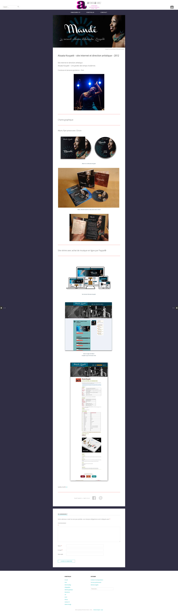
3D (65, 594)
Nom (60, 546)
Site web (60, 554)
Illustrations (67, 592)
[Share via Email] (101, 498)
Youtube (172, 7)
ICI (67, 487)
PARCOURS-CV (75, 12)
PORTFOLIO (90, 12)
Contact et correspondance (97, 580)
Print (66, 582)
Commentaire (62, 524)
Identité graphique (69, 589)
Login (102, 609)
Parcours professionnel (96, 582)
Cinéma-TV (67, 602)
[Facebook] (94, 498)
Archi (66, 597)
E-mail (60, 550)
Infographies (67, 587)
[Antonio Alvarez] (89, 5)
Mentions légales (94, 585)
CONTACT (104, 12)
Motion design (68, 604)
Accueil (66, 580)
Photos (66, 599)
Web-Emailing (68, 585)
